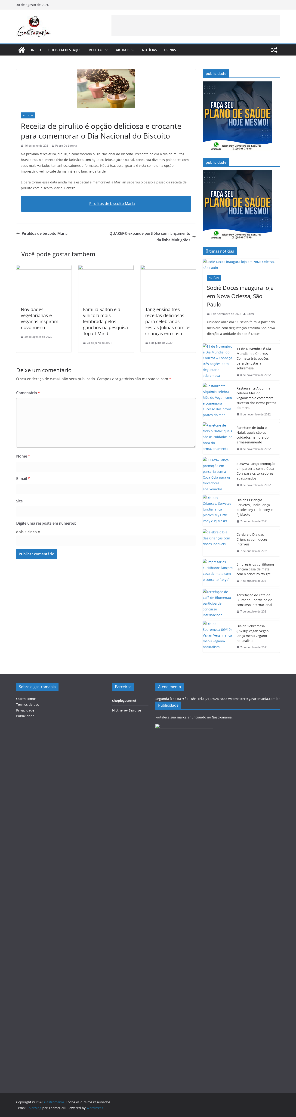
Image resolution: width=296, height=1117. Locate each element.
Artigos (123, 50)
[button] (105, 50)
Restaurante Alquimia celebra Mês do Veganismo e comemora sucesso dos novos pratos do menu (256, 398)
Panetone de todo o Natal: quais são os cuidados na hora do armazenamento (252, 434)
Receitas (96, 50)
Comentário (28, 392)
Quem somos (26, 698)
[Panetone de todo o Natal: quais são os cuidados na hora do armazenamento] (218, 438)
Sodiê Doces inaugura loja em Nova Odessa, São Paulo (240, 296)
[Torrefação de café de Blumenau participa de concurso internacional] (218, 603)
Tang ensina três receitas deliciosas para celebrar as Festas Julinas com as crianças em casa (168, 321)
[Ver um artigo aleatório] (274, 50)
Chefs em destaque (64, 50)
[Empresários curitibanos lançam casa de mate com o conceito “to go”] (218, 572)
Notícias (149, 50)
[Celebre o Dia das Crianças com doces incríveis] (218, 542)
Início (36, 50)
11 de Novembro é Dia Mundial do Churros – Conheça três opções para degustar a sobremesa (254, 358)
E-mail (23, 478)
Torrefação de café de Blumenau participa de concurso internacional (254, 600)
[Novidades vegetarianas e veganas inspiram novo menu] (43, 268)
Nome (23, 456)
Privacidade (25, 710)
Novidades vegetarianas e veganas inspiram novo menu (40, 318)
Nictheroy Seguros (127, 710)
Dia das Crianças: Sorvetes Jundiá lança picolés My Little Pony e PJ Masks (255, 507)
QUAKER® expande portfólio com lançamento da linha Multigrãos (149, 237)
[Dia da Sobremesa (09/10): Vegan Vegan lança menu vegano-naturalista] (218, 637)
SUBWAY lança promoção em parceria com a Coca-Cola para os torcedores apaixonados (256, 470)
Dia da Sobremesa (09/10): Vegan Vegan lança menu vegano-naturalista (253, 633)
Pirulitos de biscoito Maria (112, 203)
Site (19, 501)
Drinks (170, 50)
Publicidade (25, 716)
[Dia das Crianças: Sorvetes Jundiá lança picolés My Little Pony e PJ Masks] (218, 511)
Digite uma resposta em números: (46, 523)
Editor (250, 314)
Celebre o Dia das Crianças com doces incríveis (252, 539)
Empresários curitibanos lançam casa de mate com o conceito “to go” (255, 569)
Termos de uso (27, 704)
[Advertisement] (195, 25)
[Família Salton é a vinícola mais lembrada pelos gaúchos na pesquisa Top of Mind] (106, 268)
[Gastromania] (21, 50)
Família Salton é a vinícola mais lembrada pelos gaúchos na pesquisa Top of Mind (105, 321)
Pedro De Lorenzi (66, 146)
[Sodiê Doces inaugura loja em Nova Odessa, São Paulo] (241, 264)
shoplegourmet (124, 700)
